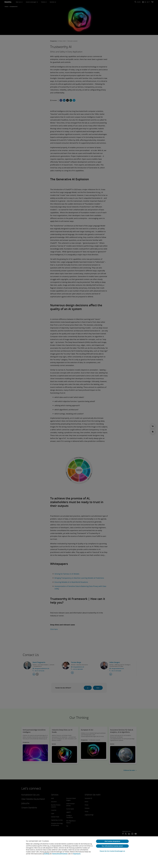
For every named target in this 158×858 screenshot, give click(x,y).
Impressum (76, 854)
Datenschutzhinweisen (60, 854)
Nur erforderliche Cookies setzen (112, 846)
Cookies (46, 854)
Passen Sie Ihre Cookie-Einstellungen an (112, 851)
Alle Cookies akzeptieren (112, 841)
